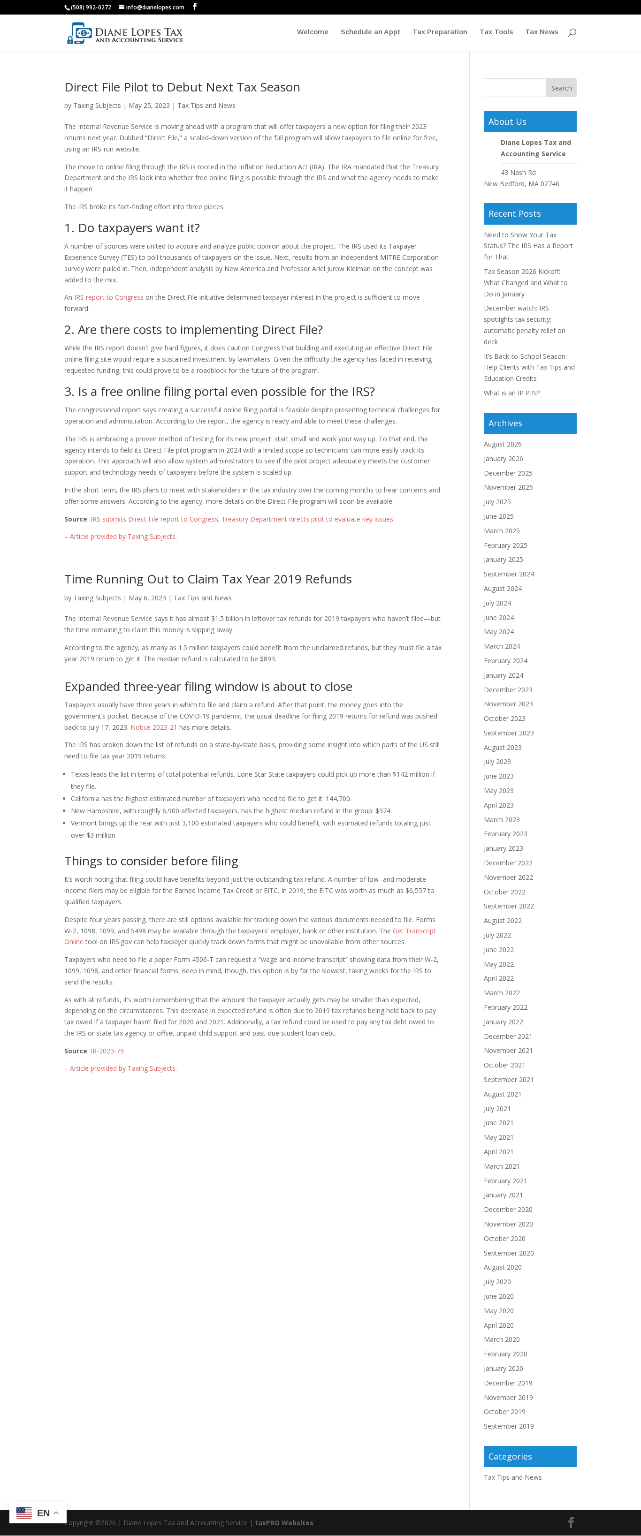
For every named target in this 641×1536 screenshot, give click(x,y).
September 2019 (509, 1426)
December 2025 (508, 473)
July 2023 (497, 761)
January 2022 (503, 1021)
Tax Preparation (439, 32)
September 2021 (509, 1079)
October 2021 (505, 1064)
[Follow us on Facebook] (194, 6)
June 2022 (499, 949)
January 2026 (503, 458)
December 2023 (508, 689)
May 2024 (499, 631)
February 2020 (505, 1353)
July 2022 (497, 935)
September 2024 (509, 573)
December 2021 (508, 1036)
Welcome (312, 32)
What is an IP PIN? (512, 392)
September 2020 (509, 1252)
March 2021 (502, 1166)
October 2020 (505, 1238)
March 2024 (502, 646)
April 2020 (499, 1325)
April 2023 (499, 805)
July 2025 (497, 501)
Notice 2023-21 (153, 727)
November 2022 (508, 877)
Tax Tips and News (206, 105)
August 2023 (503, 747)
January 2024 (503, 675)
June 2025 (499, 516)
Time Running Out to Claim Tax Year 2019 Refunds (208, 578)
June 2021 (499, 1122)
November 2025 (508, 487)
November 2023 (508, 703)
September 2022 (509, 905)
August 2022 (503, 920)
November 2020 (508, 1223)
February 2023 (505, 833)
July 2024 (497, 602)
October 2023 (505, 718)
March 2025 (502, 530)
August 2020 (503, 1267)
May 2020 (499, 1310)
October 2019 (505, 1411)
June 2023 (499, 776)
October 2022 (505, 891)
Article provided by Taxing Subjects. (123, 536)
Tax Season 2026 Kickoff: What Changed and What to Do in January (526, 282)
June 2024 (499, 617)
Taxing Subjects (97, 105)
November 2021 (508, 1050)
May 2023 (499, 790)
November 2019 (508, 1397)
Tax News (541, 32)
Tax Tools (496, 32)
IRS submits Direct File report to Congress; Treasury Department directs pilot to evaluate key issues (242, 519)
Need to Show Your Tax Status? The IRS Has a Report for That (528, 246)
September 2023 (509, 732)
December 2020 (508, 1209)
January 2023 (503, 848)
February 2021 (505, 1180)
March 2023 (502, 819)
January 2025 (503, 559)
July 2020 (497, 1281)
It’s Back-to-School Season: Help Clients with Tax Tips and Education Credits (529, 367)
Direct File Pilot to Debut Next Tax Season (182, 86)
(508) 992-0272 (91, 7)
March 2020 (502, 1339)
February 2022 (505, 1007)
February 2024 (505, 660)
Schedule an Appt (370, 32)
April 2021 (499, 1151)
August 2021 (503, 1094)
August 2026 (503, 443)
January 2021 (503, 1194)
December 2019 (508, 1382)
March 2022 (502, 992)
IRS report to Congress (109, 297)
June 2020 (499, 1296)
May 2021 (499, 1137)
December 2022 (508, 862)
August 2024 (503, 588)
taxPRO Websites (284, 1522)
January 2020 (503, 1368)
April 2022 (499, 978)
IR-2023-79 (107, 1050)
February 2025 (505, 545)
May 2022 (499, 964)
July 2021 (497, 1108)
